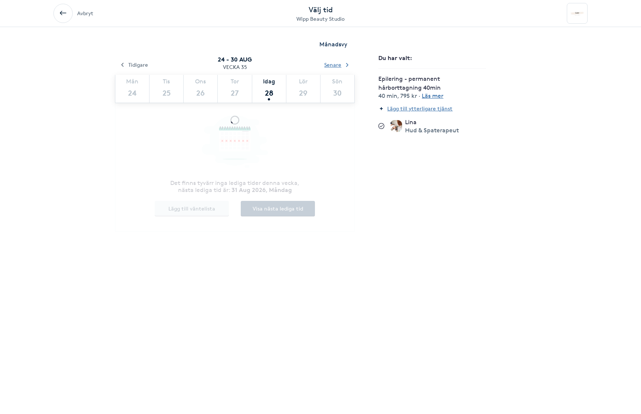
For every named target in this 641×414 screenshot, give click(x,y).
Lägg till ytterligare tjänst (420, 108)
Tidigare (138, 65)
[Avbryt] (63, 13)
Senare (332, 65)
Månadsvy (333, 44)
